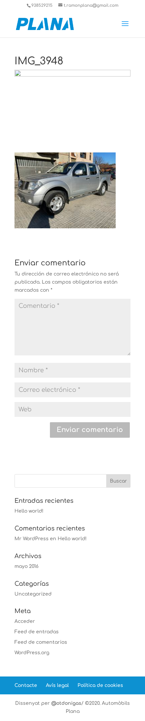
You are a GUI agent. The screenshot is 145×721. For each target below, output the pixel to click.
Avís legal (57, 685)
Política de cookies (100, 685)
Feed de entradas (36, 631)
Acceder (24, 621)
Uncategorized (33, 594)
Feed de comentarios (40, 642)
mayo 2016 (26, 566)
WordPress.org (31, 652)
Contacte (25, 685)
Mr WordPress (31, 538)
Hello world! (29, 511)
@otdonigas (66, 703)
